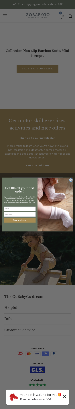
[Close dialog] (70, 180)
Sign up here (19, 220)
